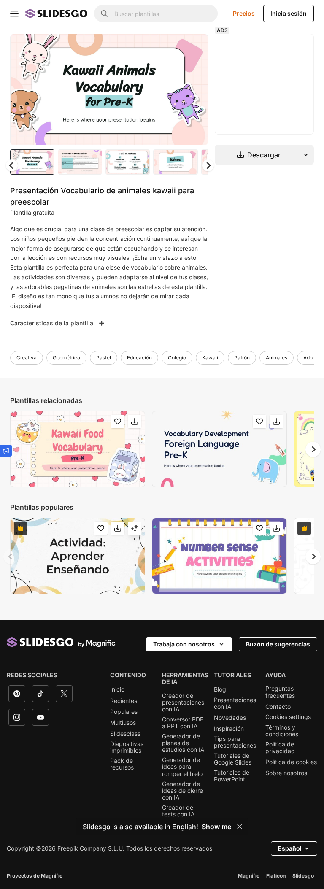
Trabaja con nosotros (184, 644)
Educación (139, 357)
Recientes (123, 700)
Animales (276, 357)
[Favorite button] (171, 47)
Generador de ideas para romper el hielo (182, 767)
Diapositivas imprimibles (126, 747)
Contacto (278, 706)
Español (290, 848)
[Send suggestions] (6, 451)
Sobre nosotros (286, 773)
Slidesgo (303, 876)
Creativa (26, 357)
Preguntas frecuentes (280, 692)
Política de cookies (291, 762)
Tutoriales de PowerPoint (231, 776)
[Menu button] (14, 13)
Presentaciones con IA (235, 703)
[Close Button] (239, 826)
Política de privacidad (280, 747)
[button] (208, 165)
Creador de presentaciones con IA (183, 702)
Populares (124, 711)
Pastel (103, 357)
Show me (216, 826)
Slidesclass (125, 733)
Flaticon (276, 876)
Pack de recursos (122, 764)
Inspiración (229, 728)
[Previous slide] (11, 556)
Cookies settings (288, 716)
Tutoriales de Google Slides (232, 759)
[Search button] (104, 13)
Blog (220, 689)
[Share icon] (193, 47)
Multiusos (123, 722)
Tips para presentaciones (235, 742)
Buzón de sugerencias (278, 644)
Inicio (117, 689)
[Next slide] (195, 89)
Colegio (177, 357)
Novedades (230, 717)
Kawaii (210, 357)
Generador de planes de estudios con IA (183, 743)
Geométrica (66, 357)
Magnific (248, 876)
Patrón (242, 357)
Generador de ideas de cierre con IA (182, 791)
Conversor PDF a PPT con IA (182, 723)
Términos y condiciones (281, 731)
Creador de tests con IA (178, 811)
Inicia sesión (288, 13)
